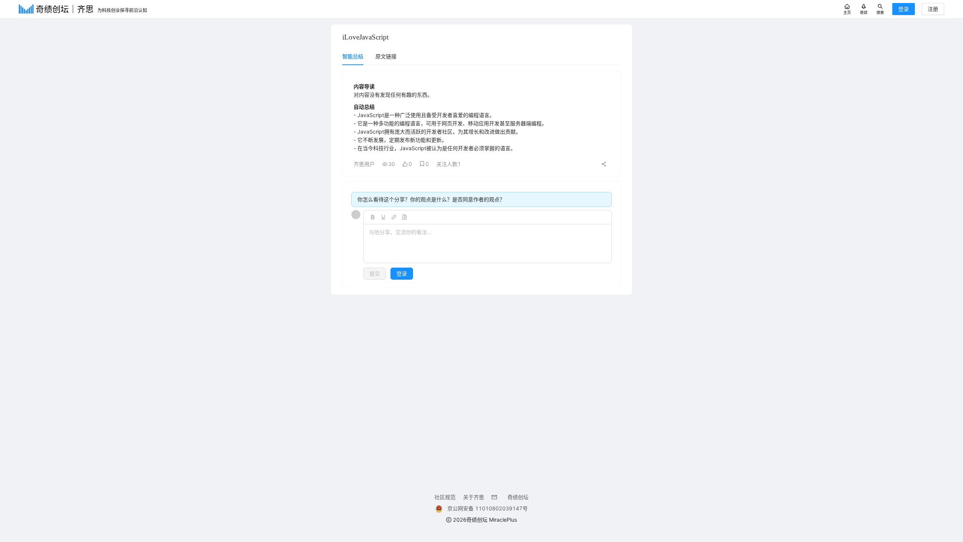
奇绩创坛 (518, 497)
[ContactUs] (496, 497)
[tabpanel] (481, 179)
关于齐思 (473, 497)
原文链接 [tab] (385, 56)
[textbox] (487, 244)
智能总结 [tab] (352, 56)
